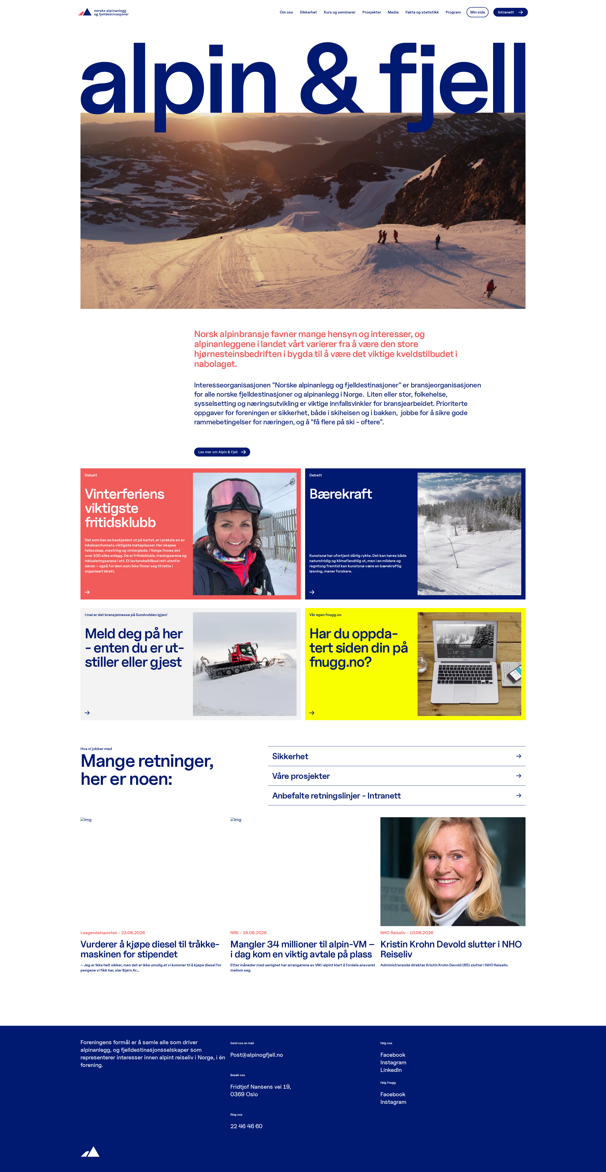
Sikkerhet (308, 12)
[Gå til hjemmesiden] (90, 1151)
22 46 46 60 (246, 1126)
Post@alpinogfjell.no (256, 1054)
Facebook (392, 1054)
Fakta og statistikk (422, 12)
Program (453, 12)
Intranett (506, 12)
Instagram (393, 1062)
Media (393, 12)
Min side (477, 12)
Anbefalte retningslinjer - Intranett (336, 795)
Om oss (286, 12)
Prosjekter (371, 12)
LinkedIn (391, 1069)
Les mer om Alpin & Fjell (218, 452)
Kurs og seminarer (340, 12)
